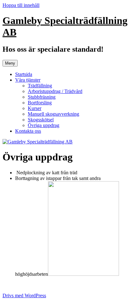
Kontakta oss (28, 131)
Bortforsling (40, 102)
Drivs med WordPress (24, 295)
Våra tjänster (27, 80)
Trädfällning (40, 85)
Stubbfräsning (42, 97)
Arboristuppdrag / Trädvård (55, 91)
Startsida (23, 74)
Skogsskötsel (41, 119)
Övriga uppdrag (43, 125)
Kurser (34, 108)
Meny (10, 63)
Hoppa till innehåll (21, 5)
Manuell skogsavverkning (53, 114)
